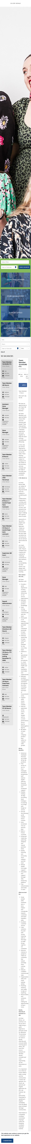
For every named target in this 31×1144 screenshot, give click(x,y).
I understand (7, 1140)
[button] (15, 280)
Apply (24, 385)
